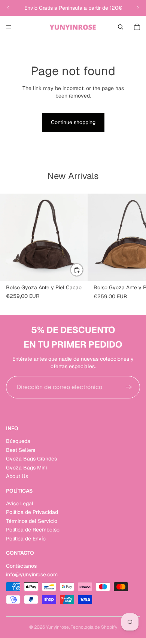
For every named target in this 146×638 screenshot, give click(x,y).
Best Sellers (20, 450)
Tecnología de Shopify (94, 627)
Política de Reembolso (33, 530)
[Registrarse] (129, 387)
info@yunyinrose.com (32, 574)
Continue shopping (73, 122)
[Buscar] (120, 27)
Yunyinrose (57, 627)
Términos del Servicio (31, 521)
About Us (17, 476)
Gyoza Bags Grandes (31, 458)
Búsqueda (18, 441)
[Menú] (8, 27)
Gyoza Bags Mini (26, 467)
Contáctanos (21, 566)
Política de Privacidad (32, 512)
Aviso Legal (19, 503)
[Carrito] (137, 27)
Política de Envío (26, 538)
